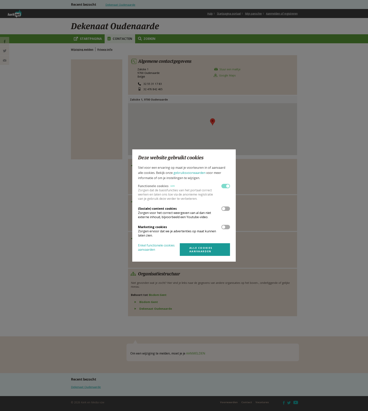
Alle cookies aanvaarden (201, 249)
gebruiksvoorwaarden (189, 173)
